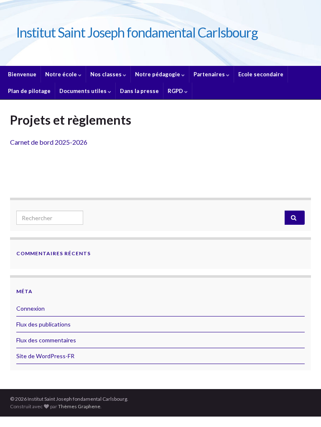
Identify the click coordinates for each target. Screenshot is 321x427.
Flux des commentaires (46, 340)
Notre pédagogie (158, 74)
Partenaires (210, 74)
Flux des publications (43, 324)
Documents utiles (83, 91)
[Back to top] (302, 408)
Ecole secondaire (260, 74)
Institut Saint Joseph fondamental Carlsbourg (137, 32)
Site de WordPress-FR (45, 355)
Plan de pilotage (29, 91)
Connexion (30, 308)
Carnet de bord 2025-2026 (48, 142)
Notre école (61, 74)
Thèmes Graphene (79, 406)
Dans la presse (139, 91)
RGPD (176, 91)
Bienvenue (22, 74)
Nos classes (106, 74)
